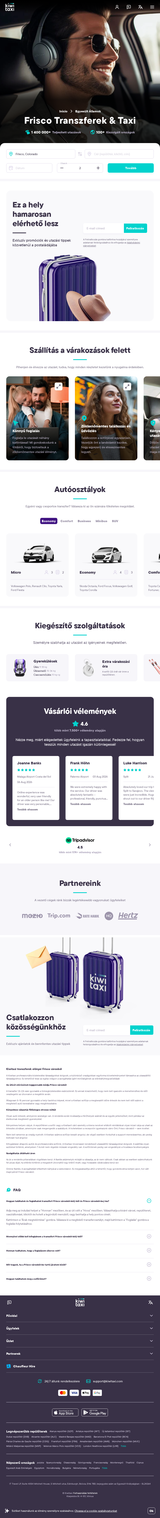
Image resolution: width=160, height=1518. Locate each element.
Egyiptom (39, 1467)
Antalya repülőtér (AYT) (88, 1431)
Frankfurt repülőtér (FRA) (64, 1441)
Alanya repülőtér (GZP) (61, 1431)
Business (84, 521)
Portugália (94, 1467)
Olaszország (70, 1462)
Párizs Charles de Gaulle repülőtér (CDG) (27, 1441)
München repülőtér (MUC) (126, 1441)
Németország (80, 1467)
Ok (151, 1511)
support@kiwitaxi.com (108, 1381)
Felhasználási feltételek (85, 1493)
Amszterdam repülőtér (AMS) (95, 1441)
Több (123, 1446)
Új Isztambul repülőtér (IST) (116, 1431)
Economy (49, 521)
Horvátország (53, 1467)
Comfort (66, 521)
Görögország (84, 1462)
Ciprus (140, 1462)
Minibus (101, 521)
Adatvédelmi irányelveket (129, 1044)
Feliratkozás (135, 228)
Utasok (63, 163)
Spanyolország (53, 1462)
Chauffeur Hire (24, 1366)
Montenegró (116, 1462)
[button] (80, 154)
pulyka (40, 1462)
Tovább (130, 168)
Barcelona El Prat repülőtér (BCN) (111, 1436)
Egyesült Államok (88, 111)
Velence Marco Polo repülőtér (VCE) (62, 1446)
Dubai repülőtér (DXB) (17, 1436)
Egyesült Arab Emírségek (19, 1467)
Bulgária (66, 1467)
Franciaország (101, 1462)
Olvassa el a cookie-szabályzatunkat (96, 1511)
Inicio (63, 111)
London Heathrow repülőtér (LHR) (100, 1446)
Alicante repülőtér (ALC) (44, 1436)
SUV (115, 521)
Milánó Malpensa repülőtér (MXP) (23, 1446)
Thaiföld (130, 1462)
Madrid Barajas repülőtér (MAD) (75, 1436)
